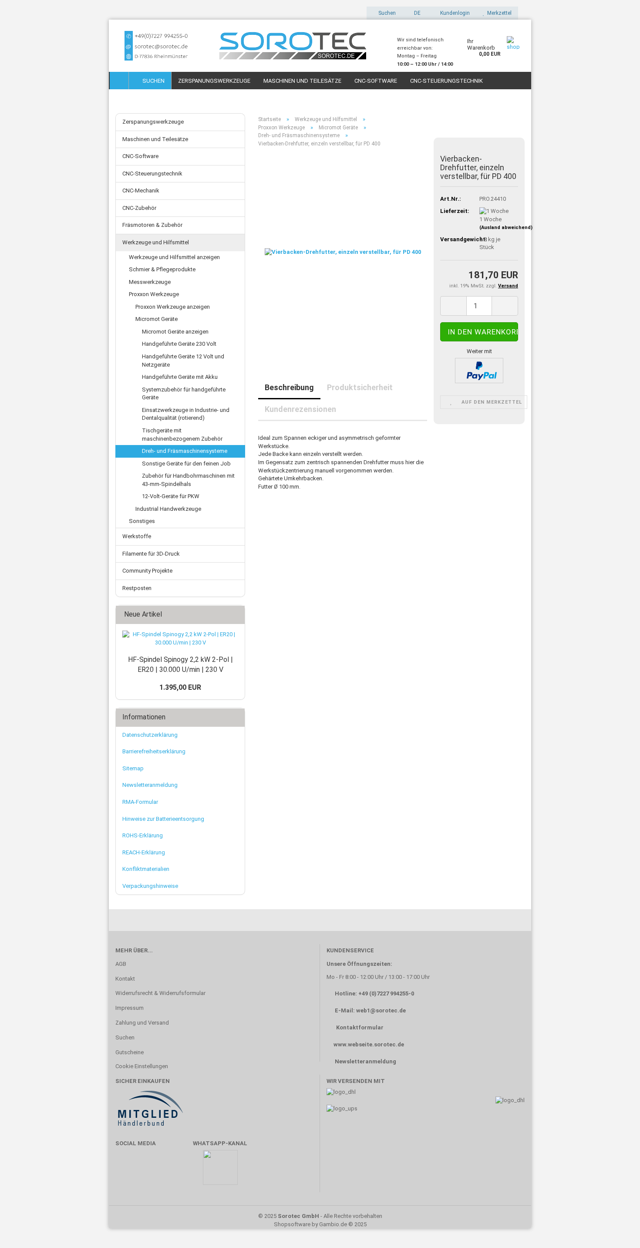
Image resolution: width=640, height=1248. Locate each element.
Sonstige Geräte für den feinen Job (186, 463)
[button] (414, 13)
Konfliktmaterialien (145, 869)
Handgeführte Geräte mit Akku (180, 377)
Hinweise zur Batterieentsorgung (163, 819)
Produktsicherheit (360, 387)
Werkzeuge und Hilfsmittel (155, 242)
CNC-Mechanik (140, 190)
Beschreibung (289, 387)
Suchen (152, 81)
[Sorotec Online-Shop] (249, 46)
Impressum (129, 1008)
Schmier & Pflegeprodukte (162, 269)
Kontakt (125, 978)
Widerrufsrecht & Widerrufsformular (160, 993)
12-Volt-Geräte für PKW (170, 496)
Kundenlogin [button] (454, 13)
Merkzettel (498, 13)
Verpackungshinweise (150, 886)
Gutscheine (129, 1052)
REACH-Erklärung (143, 852)
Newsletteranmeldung (150, 785)
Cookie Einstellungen (141, 1066)
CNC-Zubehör (139, 208)
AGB (120, 964)
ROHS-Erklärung (142, 835)
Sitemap (133, 768)
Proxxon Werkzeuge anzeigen (172, 307)
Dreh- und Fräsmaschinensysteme (184, 451)
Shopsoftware (292, 1224)
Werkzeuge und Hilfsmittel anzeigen (174, 257)
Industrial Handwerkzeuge (168, 509)
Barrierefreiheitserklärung (153, 751)
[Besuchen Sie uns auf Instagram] (177, 1171)
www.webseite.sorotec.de (368, 1044)
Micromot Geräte (156, 319)
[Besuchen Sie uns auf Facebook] (126, 1171)
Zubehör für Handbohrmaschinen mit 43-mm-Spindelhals (188, 479)
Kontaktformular (360, 1027)
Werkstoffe (136, 536)
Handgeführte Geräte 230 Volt (179, 344)
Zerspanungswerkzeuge (214, 81)
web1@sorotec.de (381, 1010)
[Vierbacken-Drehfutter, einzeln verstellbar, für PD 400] (343, 252)
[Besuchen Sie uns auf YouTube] (152, 1171)
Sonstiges (142, 521)
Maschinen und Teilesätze (302, 81)
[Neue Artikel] (235, 615)
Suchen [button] (386, 13)
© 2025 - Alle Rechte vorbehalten (320, 1216)
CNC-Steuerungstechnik (446, 81)
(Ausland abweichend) (505, 227)
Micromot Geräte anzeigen (175, 331)
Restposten (137, 588)
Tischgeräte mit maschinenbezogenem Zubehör (182, 434)
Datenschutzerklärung (150, 735)
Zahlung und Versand (142, 1022)
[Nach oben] (616, 1228)
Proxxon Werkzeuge (154, 294)
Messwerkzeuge (150, 282)
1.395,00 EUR (180, 687)
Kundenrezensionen (300, 409)
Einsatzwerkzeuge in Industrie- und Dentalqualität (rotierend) (185, 414)
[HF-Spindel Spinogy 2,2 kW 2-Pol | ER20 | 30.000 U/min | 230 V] (180, 639)
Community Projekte (147, 570)
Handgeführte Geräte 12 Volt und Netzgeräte (183, 360)
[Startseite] (119, 80)
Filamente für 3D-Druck (151, 553)
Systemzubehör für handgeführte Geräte (184, 393)
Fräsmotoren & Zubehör (152, 225)
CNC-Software (375, 81)
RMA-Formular (140, 802)
